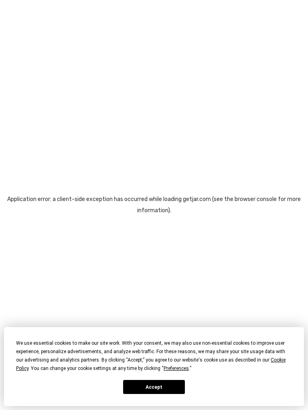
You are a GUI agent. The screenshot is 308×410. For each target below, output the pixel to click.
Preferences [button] (176, 368)
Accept (154, 387)
